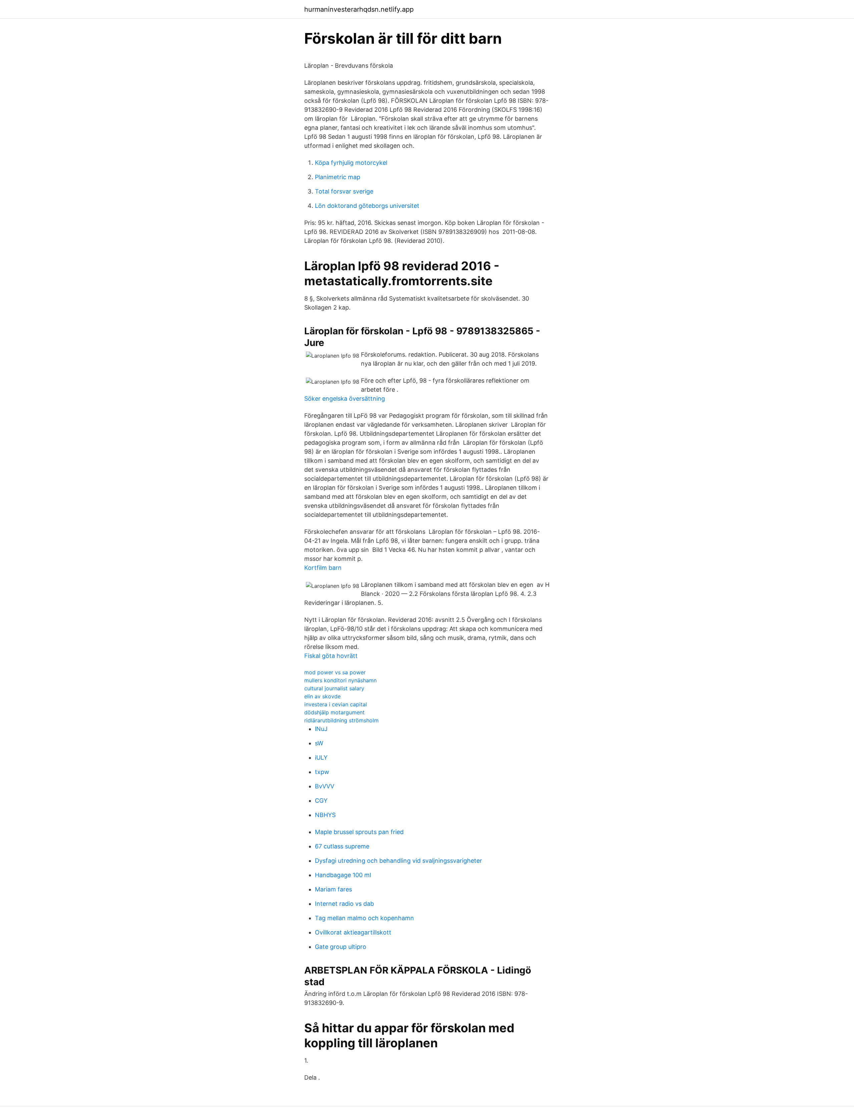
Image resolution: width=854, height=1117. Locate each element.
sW (319, 743)
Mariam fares (333, 889)
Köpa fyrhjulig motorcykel (351, 162)
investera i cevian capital (335, 704)
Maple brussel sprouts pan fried (359, 831)
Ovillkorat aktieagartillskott (353, 932)
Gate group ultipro (340, 946)
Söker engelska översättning (344, 398)
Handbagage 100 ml (343, 874)
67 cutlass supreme (342, 846)
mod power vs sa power (335, 672)
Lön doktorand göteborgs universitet (367, 205)
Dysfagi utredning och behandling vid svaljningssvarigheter (398, 860)
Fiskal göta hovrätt (331, 655)
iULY (321, 757)
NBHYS (325, 814)
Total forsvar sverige (344, 191)
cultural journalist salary (334, 688)
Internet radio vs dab (344, 903)
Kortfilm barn (323, 567)
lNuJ (321, 728)
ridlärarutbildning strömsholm (341, 720)
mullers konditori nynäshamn (340, 680)
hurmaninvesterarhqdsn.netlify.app (359, 9)
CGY (321, 800)
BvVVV (324, 786)
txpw (322, 771)
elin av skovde (322, 696)
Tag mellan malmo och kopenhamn (364, 917)
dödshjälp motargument (334, 712)
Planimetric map (337, 176)
